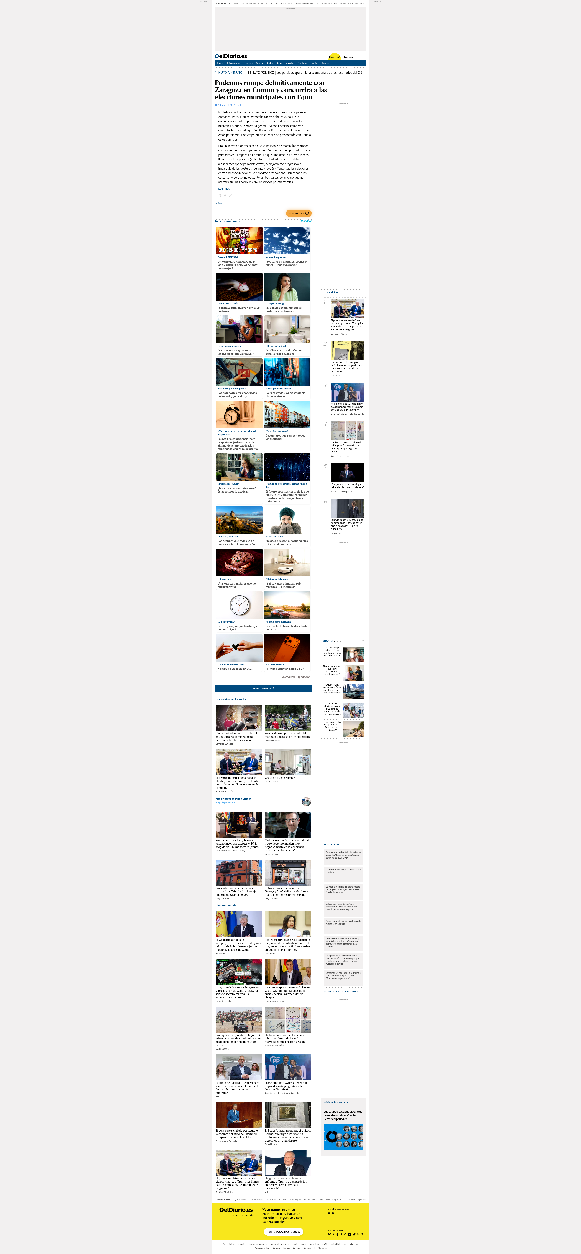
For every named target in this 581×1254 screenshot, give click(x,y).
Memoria (268, 1200)
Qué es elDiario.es (228, 1244)
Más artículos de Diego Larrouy (233, 798)
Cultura (270, 63)
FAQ (344, 1244)
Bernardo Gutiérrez (224, 743)
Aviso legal (314, 1244)
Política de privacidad (331, 1244)
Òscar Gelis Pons (272, 740)
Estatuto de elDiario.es (336, 1101)
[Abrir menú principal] (364, 56)
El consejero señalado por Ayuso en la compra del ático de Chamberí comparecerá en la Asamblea (237, 1134)
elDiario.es (220, 953)
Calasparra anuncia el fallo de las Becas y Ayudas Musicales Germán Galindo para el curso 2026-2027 (343, 855)
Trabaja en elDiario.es (258, 1244)
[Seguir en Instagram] (345, 1234)
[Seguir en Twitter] (333, 1234)
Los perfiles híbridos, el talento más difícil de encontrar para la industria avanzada (332, 708)
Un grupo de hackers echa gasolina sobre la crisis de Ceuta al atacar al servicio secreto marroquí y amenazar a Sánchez (237, 992)
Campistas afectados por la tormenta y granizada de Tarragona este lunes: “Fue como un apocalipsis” (343, 976)
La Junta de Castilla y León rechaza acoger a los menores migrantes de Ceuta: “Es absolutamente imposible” (237, 1088)
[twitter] (220, 196)
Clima (280, 63)
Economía (248, 63)
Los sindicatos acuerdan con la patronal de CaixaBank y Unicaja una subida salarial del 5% (236, 891)
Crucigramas (236, 1200)
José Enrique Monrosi (274, 1001)
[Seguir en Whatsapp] (358, 1234)
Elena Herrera (271, 1144)
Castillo (291, 1200)
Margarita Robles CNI (241, 3)
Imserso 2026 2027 (257, 1200)
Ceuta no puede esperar (280, 777)
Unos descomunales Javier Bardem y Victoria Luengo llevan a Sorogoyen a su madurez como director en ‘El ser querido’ (343, 942)
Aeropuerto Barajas (358, 3)
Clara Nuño (335, 375)
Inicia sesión (349, 57)
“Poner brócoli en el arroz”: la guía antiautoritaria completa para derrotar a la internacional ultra (237, 737)
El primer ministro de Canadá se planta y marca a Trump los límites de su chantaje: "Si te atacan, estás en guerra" (347, 325)
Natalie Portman (307, 3)
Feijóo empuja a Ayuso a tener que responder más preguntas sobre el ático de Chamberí (286, 1086)
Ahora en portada (226, 905)
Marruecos (264, 3)
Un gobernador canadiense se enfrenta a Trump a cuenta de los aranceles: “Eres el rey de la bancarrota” (286, 1183)
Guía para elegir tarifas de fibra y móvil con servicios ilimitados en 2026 (332, 651)
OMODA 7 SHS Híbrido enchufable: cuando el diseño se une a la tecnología (332, 689)
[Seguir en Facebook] (337, 1234)
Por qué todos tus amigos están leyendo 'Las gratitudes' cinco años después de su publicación (346, 366)
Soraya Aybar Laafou (274, 1045)
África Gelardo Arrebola (288, 1093)
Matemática (245, 1200)
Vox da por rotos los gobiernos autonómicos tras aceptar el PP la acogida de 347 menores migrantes (237, 843)
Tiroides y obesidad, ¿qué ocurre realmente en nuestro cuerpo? (332, 670)
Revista (286, 1248)
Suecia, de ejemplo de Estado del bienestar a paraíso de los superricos (287, 735)
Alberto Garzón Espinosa (341, 491)
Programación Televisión (365, 1200)
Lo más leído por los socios (231, 699)
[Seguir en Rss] (362, 1234)
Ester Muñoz (274, 3)
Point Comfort (312, 1200)
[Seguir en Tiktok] (354, 1234)
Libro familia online (349, 1200)
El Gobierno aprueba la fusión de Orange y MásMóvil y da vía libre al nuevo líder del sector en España (287, 891)
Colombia (283, 3)
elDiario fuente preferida (333, 1200)
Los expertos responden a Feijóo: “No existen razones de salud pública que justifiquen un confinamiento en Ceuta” (238, 1040)
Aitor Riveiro (270, 953)
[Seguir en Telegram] (341, 1234)
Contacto (276, 1248)
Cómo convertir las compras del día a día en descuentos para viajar (332, 726)
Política (220, 63)
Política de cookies (262, 1248)
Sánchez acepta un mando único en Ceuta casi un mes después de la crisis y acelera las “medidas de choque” (287, 992)
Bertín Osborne (333, 3)
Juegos (325, 63)
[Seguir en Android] (329, 1213)
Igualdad (290, 63)
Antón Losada (271, 781)
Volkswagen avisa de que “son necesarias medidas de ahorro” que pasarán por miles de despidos (341, 907)
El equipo (242, 1244)
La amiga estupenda (294, 3)
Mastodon (322, 1248)
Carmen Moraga (223, 850)
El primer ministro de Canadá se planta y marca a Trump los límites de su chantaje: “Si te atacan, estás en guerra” (237, 782)
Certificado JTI (309, 1248)
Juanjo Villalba (337, 533)
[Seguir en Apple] (333, 1213)
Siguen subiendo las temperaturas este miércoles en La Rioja (343, 922)
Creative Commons (299, 1244)
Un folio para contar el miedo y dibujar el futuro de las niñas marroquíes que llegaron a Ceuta (285, 1038)
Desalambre (303, 63)
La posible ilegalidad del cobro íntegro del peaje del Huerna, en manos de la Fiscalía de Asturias (343, 889)
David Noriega (222, 1048)
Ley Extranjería (254, 3)
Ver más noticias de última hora (340, 991)
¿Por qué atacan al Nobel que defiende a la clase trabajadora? (347, 486)
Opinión (260, 63)
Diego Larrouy (238, 850)
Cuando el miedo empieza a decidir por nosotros (343, 870)
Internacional (233, 63)
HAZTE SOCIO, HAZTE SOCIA (283, 1231)
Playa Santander (300, 1200)
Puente (285, 1200)
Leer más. (224, 188)
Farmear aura (276, 1200)
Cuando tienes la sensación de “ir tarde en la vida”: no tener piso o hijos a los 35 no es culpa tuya (347, 524)
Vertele (315, 63)
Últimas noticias (332, 844)
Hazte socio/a (335, 57)
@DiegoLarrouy (226, 802)
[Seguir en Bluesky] (329, 1234)
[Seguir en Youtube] (349, 1234)
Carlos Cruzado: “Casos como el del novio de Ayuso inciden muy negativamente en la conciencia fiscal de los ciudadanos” (287, 845)
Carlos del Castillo (223, 1001)
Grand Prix (323, 3)
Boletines (296, 1248)
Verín (316, 3)
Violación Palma (345, 3)
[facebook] (225, 196)
